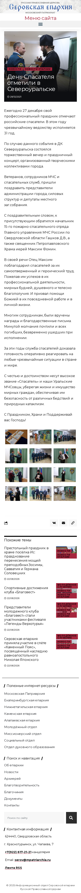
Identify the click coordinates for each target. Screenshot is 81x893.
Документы (13, 799)
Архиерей (12, 779)
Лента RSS (13, 868)
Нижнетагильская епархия (26, 707)
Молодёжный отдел (20, 727)
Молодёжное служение (67, 586)
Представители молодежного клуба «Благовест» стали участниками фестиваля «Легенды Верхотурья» (25, 615)
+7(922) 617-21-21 (18, 852)
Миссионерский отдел (22, 734)
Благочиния (13, 792)
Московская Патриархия (24, 694)
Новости (15, 69)
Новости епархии (38, 69)
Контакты (11, 805)
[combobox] (34, 818)
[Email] (63, 522)
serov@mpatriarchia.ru (33, 860)
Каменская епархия (20, 714)
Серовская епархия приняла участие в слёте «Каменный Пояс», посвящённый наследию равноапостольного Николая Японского (26, 649)
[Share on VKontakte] (54, 522)
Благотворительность (21, 785)
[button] (40, 24)
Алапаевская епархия (22, 720)
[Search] (71, 818)
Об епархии (13, 765)
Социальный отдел (19, 740)
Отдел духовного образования (29, 747)
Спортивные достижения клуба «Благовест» (26, 590)
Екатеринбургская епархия (26, 700)
